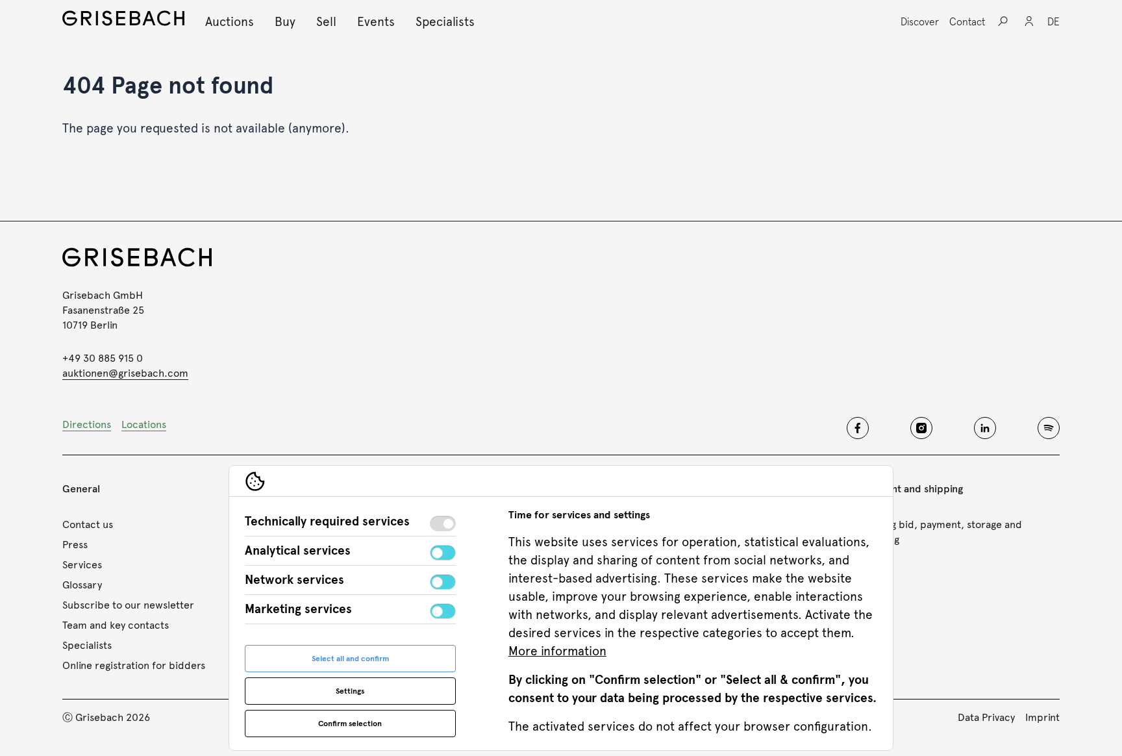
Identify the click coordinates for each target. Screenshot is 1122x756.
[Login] (1029, 21)
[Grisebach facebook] (858, 428)
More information (557, 651)
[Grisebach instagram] (921, 428)
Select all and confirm (350, 658)
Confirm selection (350, 723)
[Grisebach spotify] (1049, 428)
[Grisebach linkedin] (985, 428)
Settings (350, 691)
